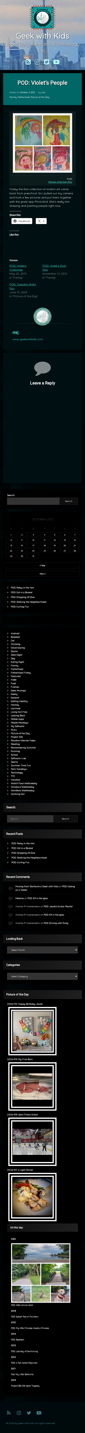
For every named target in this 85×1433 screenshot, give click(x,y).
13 (65, 540)
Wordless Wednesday (22, 790)
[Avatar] (42, 317)
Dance (14, 651)
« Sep (42, 565)
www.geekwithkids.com (28, 339)
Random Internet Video (23, 740)
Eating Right (17, 661)
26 (55, 551)
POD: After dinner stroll (22, 1305)
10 (33, 540)
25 (45, 551)
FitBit (13, 679)
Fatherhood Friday (21, 672)
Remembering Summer (23, 747)
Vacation (15, 779)
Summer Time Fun (21, 765)
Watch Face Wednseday (24, 783)
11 (44, 540)
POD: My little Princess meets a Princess (30, 1328)
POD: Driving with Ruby (56, 922)
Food (13, 683)
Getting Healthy (19, 701)
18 (45, 545)
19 (55, 545)
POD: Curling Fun (20, 606)
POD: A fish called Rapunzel (24, 1363)
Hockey (15, 704)
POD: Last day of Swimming (24, 1351)
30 (22, 556)
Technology (17, 772)
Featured (16, 676)
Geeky (14, 694)
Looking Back (18, 715)
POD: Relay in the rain (22, 587)
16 (22, 545)
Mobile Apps (17, 718)
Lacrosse (15, 708)
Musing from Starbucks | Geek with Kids (36, 886)
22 (11, 551)
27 (65, 551)
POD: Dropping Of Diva (23, 597)
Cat (12, 640)
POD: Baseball (17, 1339)
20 (65, 545)
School (14, 754)
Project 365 (17, 736)
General (15, 697)
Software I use (18, 758)
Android (15, 633)
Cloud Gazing (18, 647)
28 (75, 551)
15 (11, 545)
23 (22, 551)
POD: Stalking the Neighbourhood (28, 601)
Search (11, 495)
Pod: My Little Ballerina (22, 1374)
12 (55, 540)
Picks (14, 729)
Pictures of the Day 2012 (60, 182)
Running (15, 751)
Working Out (18, 793)
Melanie (19, 898)
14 (75, 540)
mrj (43, 92)
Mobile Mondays (19, 722)
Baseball (15, 636)
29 (11, 556)
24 (33, 551)
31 (33, 556)
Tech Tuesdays (19, 768)
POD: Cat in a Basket (21, 592)
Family (13, 97)
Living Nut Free (19, 711)
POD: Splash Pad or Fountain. (25, 1316)
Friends (15, 686)
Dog (13, 658)
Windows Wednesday (22, 786)
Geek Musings (18, 690)
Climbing (15, 644)
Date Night (16, 654)
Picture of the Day (40, 97)
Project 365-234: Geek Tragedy (25, 1386)
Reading (15, 743)
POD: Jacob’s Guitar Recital (58, 906)
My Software (17, 726)
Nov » (42, 573)
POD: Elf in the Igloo (37, 898)
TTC (13, 776)
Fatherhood (24, 97)
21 (75, 545)
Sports (14, 761)
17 (33, 545)
